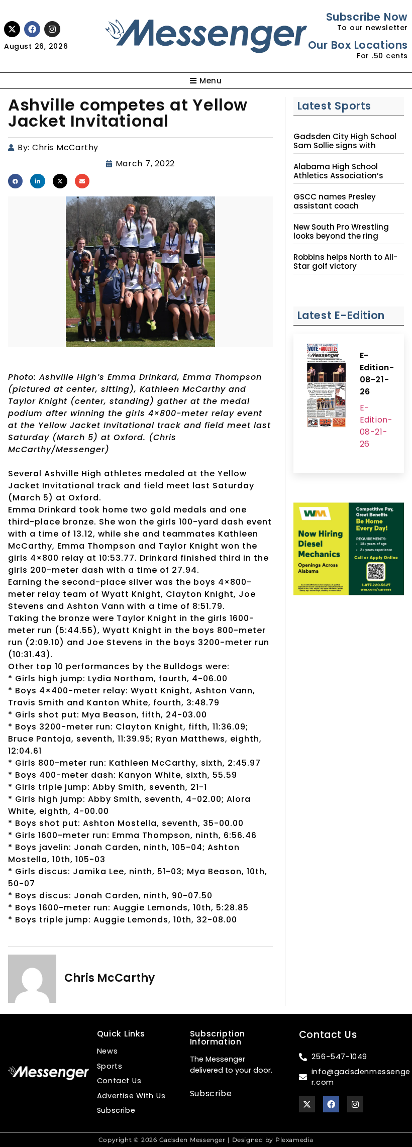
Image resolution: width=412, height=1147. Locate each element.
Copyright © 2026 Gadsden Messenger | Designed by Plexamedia (206, 1139)
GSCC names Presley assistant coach (334, 201)
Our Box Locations (358, 45)
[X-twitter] (12, 29)
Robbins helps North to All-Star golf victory (345, 262)
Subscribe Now (367, 17)
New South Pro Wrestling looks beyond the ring (341, 232)
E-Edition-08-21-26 (377, 373)
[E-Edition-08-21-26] (326, 387)
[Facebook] (32, 29)
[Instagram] (52, 29)
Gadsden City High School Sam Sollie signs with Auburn (344, 145)
